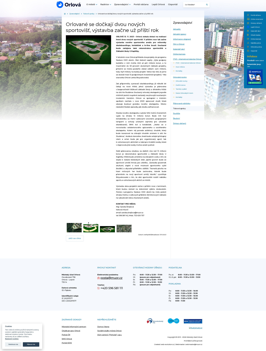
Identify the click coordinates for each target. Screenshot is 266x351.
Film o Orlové (178, 44)
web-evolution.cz (167, 344)
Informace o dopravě (182, 39)
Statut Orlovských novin (184, 93)
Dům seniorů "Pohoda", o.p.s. (109, 335)
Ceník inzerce (180, 85)
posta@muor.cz (111, 278)
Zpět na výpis (75, 238)
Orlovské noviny (180, 77)
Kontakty (179, 71)
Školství (176, 118)
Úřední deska (255, 35)
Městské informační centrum (74, 327)
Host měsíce (180, 67)
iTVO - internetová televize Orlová (187, 59)
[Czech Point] (173, 321)
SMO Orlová (67, 339)
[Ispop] (193, 321)
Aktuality (177, 29)
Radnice (104, 4)
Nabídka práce (256, 43)
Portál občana (141, 4)
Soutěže (176, 114)
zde (248, 66)
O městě (90, 4)
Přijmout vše (31, 344)
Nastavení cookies (11, 339)
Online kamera (256, 39)
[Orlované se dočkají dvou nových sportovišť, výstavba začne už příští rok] (69, 4)
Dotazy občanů (256, 23)
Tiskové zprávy (88, 14)
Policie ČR (66, 335)
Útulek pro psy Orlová (71, 331)
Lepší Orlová (158, 4)
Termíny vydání (181, 89)
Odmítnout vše (13, 344)
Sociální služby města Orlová (109, 331)
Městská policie (256, 47)
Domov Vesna (103, 327)
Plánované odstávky (181, 104)
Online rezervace (257, 19)
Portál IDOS (67, 343)
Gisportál (173, 4)
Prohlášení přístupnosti (193, 341)
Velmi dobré (259, 60)
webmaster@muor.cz (193, 344)
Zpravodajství (121, 4)
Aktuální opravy (179, 34)
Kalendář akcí (255, 31)
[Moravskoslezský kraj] (155, 321)
